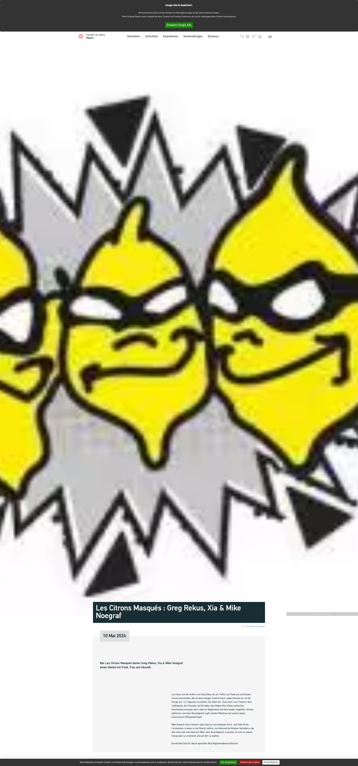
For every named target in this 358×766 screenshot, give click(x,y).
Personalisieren (271, 762)
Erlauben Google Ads (179, 25)
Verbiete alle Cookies (250, 762)
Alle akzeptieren (228, 762)
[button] (242, 36)
